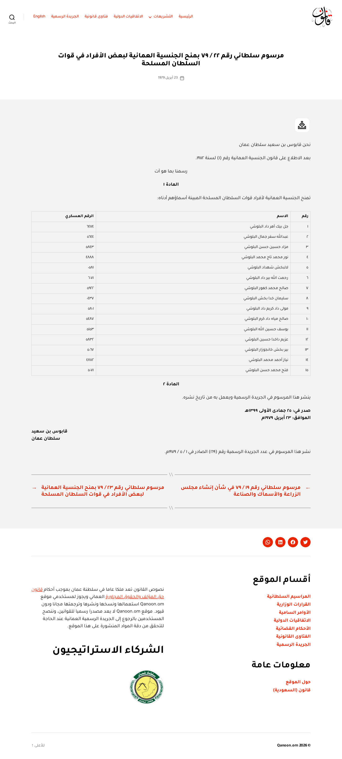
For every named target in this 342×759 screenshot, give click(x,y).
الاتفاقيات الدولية (128, 17)
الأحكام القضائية (293, 629)
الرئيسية (186, 17)
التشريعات (163, 17)
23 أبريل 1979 (168, 78)
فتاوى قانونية (96, 17)
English (39, 17)
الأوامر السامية (295, 612)
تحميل (302, 125)
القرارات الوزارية (294, 604)
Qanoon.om (287, 746)
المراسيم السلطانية (289, 596)
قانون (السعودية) (292, 690)
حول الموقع (298, 682)
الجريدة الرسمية (65, 17)
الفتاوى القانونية (293, 636)
